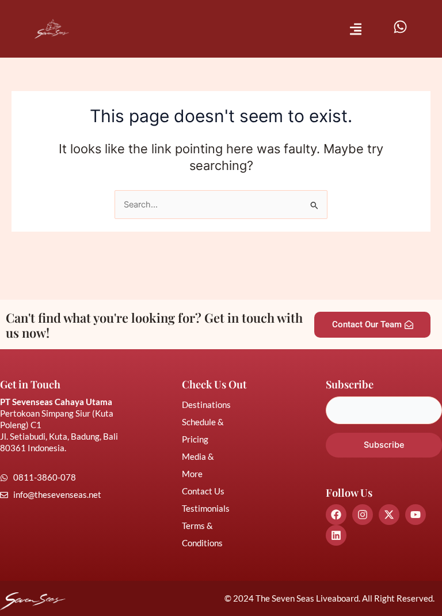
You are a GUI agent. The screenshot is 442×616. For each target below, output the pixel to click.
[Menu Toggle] (355, 29)
